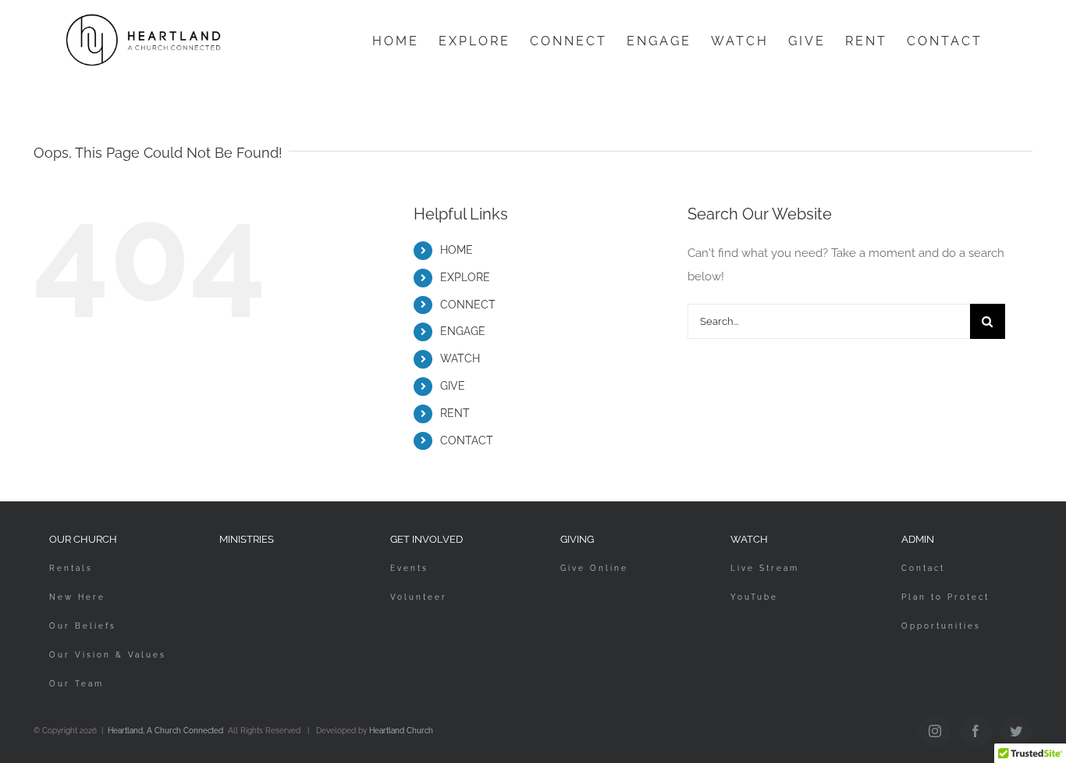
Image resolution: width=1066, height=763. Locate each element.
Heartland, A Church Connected (165, 730)
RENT (455, 413)
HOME (456, 250)
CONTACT (466, 440)
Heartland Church (401, 730)
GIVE (452, 386)
